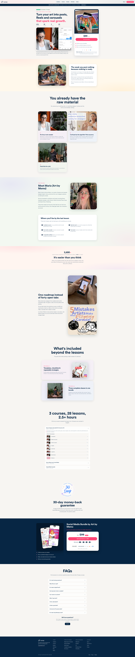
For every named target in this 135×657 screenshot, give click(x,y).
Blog (53, 648)
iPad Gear (72, 1)
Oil (76, 645)
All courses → (66, 648)
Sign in (124, 1)
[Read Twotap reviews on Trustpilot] (49, 10)
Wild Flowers (66, 645)
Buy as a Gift (75, 546)
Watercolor (77, 641)
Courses (63, 1)
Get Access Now (86, 39)
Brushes (67, 1)
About (77, 1)
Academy (58, 1)
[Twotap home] (5, 2)
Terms (88, 645)
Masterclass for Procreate (68, 641)
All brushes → (78, 648)
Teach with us (89, 643)
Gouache (77, 643)
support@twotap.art (41, 645)
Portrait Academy (67, 643)
